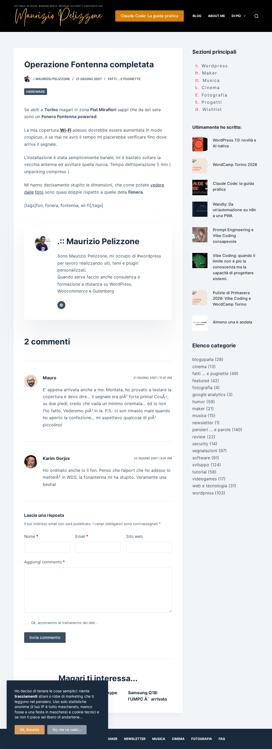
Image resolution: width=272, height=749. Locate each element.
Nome (31, 536)
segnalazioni (204, 450)
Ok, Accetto (29, 729)
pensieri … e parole (211, 429)
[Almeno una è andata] (199, 323)
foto (39, 192)
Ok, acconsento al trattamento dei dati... (64, 623)
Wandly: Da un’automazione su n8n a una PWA (234, 210)
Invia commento (44, 637)
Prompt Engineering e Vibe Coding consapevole (233, 235)
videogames (204, 478)
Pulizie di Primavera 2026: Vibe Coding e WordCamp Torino (232, 298)
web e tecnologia (209, 485)
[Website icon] (61, 305)
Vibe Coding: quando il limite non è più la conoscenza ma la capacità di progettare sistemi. (234, 267)
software (201, 457)
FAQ (222, 739)
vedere (157, 185)
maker (209, 73)
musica (211, 80)
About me (216, 16)
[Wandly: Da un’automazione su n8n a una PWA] (199, 209)
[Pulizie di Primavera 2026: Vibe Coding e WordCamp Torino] (199, 297)
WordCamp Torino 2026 (235, 164)
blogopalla (203, 359)
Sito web (134, 536)
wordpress (215, 65)
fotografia (215, 95)
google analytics (209, 394)
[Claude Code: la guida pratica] (199, 187)
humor (198, 401)
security (200, 443)
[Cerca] (256, 16)
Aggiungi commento (44, 561)
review (199, 436)
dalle (29, 192)
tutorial (199, 472)
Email (81, 536)
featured (200, 380)
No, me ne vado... (67, 729)
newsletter (202, 422)
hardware (35, 92)
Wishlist (212, 109)
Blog (197, 16)
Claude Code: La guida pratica (149, 15)
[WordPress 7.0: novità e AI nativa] (199, 144)
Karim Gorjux (56, 458)
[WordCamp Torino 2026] (199, 165)
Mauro (49, 377)
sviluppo (200, 464)
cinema (211, 87)
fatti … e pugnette (210, 373)
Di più (236, 16)
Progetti (212, 102)
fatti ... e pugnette (124, 79)
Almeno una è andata (232, 322)
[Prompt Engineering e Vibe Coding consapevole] (199, 234)
